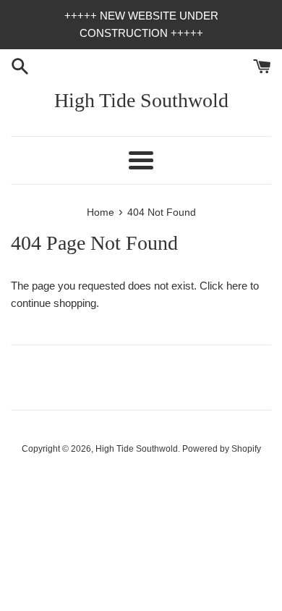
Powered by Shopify (221, 449)
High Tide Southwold (141, 100)
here (236, 285)
